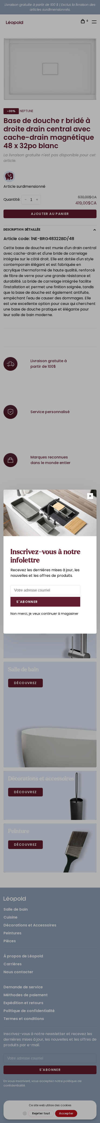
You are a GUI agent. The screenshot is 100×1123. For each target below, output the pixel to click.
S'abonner (27, 601)
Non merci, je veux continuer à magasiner (44, 613)
